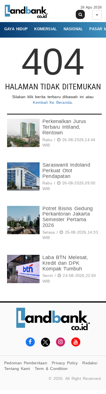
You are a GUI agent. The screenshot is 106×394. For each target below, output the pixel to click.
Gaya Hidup (16, 29)
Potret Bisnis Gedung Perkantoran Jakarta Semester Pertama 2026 (67, 217)
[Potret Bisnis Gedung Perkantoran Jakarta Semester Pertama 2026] (22, 224)
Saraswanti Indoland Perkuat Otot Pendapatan (66, 170)
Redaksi (89, 363)
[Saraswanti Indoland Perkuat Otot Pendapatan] (22, 177)
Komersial (45, 29)
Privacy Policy (65, 363)
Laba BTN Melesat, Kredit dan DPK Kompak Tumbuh (65, 263)
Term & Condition (51, 368)
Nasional (73, 29)
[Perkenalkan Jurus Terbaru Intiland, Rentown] (22, 134)
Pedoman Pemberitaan (25, 363)
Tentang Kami (17, 368)
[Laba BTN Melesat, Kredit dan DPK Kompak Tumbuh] (22, 270)
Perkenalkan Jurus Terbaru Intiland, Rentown (64, 127)
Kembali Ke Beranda (52, 102)
